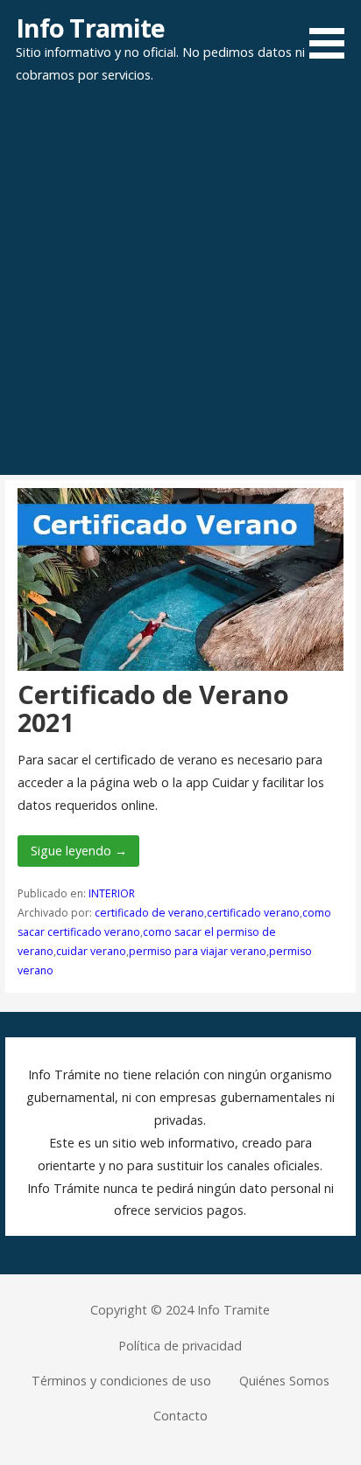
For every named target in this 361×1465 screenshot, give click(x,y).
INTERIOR (111, 893)
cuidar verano (91, 951)
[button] (333, 32)
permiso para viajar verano (197, 951)
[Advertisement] (180, 286)
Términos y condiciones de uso (121, 1380)
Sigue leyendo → (79, 850)
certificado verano (253, 912)
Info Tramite (91, 27)
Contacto (180, 1415)
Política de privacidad (180, 1345)
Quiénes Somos (284, 1380)
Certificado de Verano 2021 (153, 708)
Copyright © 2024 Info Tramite (180, 1309)
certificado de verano (149, 912)
